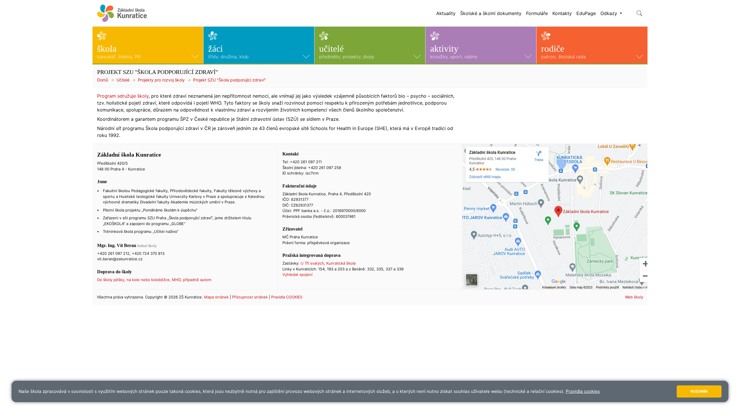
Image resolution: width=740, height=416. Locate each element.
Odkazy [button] (609, 13)
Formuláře (537, 13)
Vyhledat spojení (297, 274)
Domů (102, 79)
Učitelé (123, 79)
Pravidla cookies (583, 391)
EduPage (586, 13)
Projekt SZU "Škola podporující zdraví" (229, 79)
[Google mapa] (555, 216)
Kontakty (562, 13)
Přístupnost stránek (250, 297)
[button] (147, 45)
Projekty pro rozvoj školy (161, 79)
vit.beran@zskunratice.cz (120, 259)
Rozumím (699, 391)
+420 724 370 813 (148, 253)
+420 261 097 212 (113, 253)
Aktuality (446, 13)
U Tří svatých (312, 263)
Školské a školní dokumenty (490, 13)
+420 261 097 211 (306, 161)
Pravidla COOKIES (286, 297)
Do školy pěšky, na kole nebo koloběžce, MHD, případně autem (154, 279)
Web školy (634, 297)
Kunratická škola (341, 263)
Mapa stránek (216, 297)
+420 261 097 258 (324, 167)
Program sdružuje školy (123, 96)
